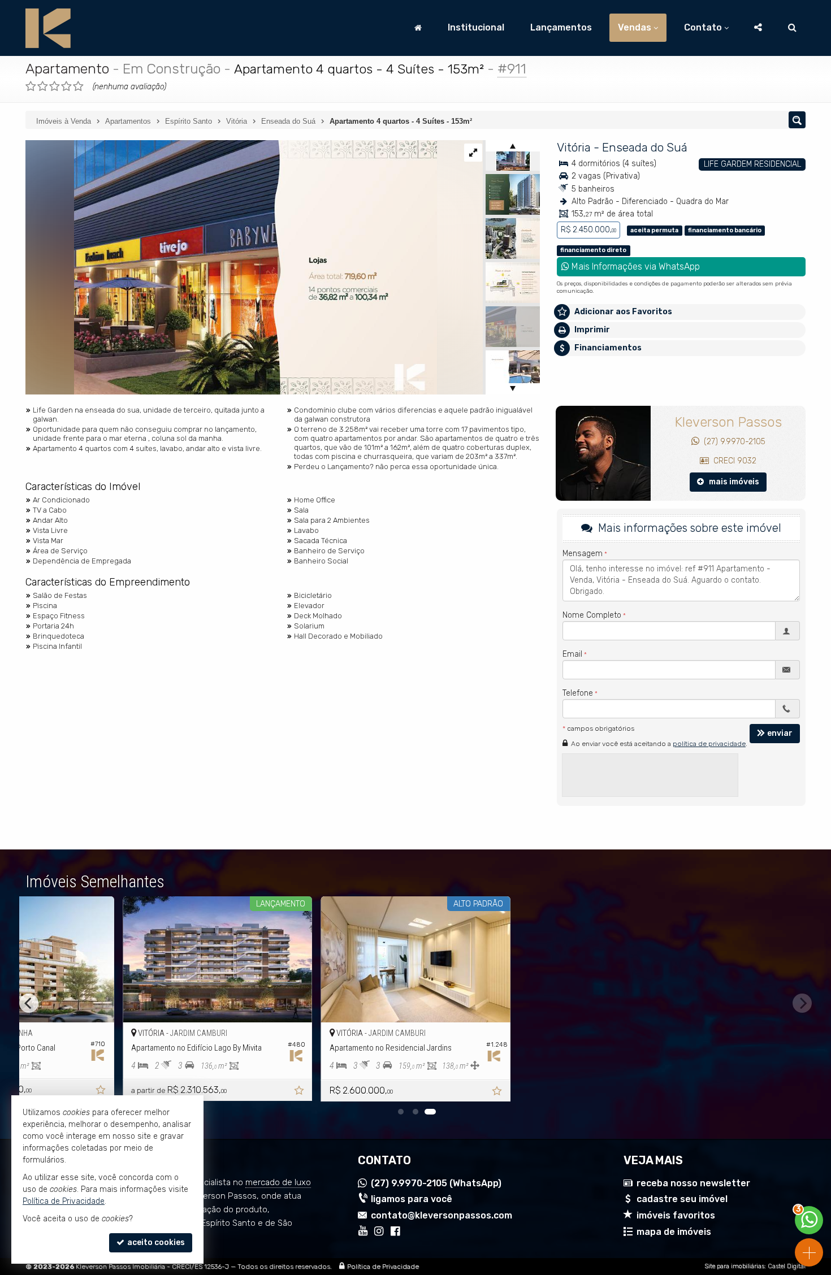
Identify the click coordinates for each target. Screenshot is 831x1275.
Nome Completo (591, 615)
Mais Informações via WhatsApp (634, 266)
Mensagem (582, 553)
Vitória (574, 147)
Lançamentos (561, 27)
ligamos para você (411, 1199)
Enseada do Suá (644, 147)
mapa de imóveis (674, 1231)
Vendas (634, 27)
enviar (780, 733)
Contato (703, 27)
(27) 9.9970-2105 (732, 441)
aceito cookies (155, 1242)
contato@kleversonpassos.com (441, 1215)
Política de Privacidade (383, 1266)
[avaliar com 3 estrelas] (54, 86)
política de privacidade (709, 744)
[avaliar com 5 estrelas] (78, 86)
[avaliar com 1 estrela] (30, 86)
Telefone (577, 693)
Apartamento (67, 68)
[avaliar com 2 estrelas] (42, 86)
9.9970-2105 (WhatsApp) (436, 1183)
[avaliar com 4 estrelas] (66, 86)
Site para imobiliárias (734, 1266)
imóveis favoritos (676, 1215)
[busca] (792, 28)
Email (572, 654)
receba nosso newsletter (693, 1183)
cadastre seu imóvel (682, 1199)
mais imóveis (731, 482)
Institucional (476, 27)
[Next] (802, 1003)
